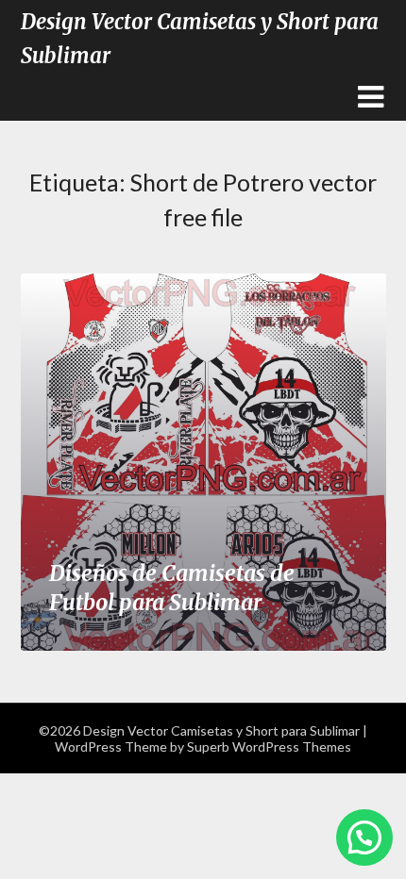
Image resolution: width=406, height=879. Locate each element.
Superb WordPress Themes (269, 746)
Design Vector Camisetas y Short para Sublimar (200, 38)
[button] (364, 837)
